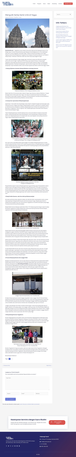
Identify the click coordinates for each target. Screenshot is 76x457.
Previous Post (6, 365)
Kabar (48, 3)
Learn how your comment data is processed (29, 404)
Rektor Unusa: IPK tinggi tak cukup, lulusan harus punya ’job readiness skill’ (64, 46)
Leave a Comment (9, 17)
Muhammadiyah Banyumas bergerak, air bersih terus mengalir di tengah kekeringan (64, 36)
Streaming (54, 3)
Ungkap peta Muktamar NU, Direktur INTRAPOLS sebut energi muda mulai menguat (63, 28)
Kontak (60, 3)
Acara (44, 3)
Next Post (49, 365)
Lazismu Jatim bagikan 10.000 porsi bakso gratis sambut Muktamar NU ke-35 (64, 41)
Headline (16, 17)
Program (39, 3)
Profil (34, 3)
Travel (19, 17)
